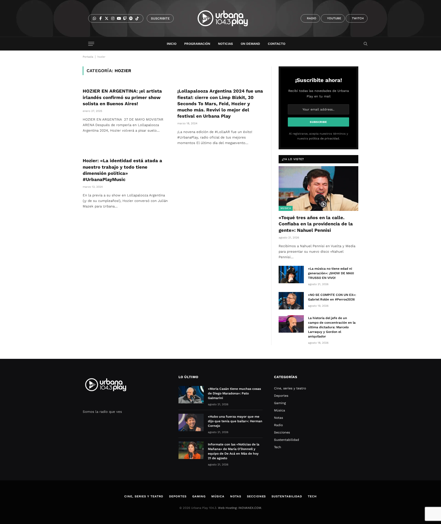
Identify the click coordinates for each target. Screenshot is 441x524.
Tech (277, 447)
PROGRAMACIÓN (197, 43)
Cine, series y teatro (290, 388)
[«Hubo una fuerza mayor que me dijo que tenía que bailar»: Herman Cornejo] (191, 422)
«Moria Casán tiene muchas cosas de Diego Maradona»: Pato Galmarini (234, 393)
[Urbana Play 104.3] (228, 18)
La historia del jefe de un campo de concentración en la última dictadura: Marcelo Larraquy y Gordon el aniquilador (332, 327)
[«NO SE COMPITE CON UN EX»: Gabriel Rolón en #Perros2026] (291, 300)
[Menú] (91, 44)
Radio (278, 425)
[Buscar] (365, 44)
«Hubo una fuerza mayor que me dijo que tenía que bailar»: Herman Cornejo (235, 421)
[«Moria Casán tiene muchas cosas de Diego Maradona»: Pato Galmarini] (191, 394)
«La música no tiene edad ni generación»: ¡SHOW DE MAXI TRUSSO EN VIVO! (331, 273)
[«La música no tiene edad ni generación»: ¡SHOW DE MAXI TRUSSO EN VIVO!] (291, 274)
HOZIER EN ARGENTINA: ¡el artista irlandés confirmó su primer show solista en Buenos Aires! (122, 97)
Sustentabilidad (286, 440)
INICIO (171, 43)
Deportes (281, 395)
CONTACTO (276, 43)
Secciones (282, 432)
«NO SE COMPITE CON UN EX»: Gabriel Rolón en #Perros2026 (332, 297)
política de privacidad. (324, 138)
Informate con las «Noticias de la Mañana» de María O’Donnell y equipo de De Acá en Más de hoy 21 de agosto (233, 451)
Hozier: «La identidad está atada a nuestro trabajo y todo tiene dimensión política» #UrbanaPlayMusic (122, 170)
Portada (88, 56)
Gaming (280, 403)
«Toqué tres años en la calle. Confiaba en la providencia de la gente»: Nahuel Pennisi (316, 224)
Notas (278, 417)
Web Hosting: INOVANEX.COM (239, 508)
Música (285, 208)
